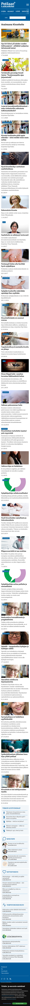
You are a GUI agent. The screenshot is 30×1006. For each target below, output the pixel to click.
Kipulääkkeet (6, 278)
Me (2, 969)
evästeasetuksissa (11, 999)
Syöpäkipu (5, 480)
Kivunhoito (5, 60)
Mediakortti (4, 967)
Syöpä (18, 11)
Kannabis (5, 604)
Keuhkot (11, 11)
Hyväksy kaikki (19, 1003)
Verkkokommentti (7, 122)
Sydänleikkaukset (7, 741)
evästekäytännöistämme (8, 995)
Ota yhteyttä (4, 971)
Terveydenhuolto (7, 30)
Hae (6, 18)
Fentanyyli (5, 251)
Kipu (4, 197)
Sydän (3, 11)
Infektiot (25, 11)
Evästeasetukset (7, 1003)
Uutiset (4, 93)
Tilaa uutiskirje (5, 973)
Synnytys (5, 704)
